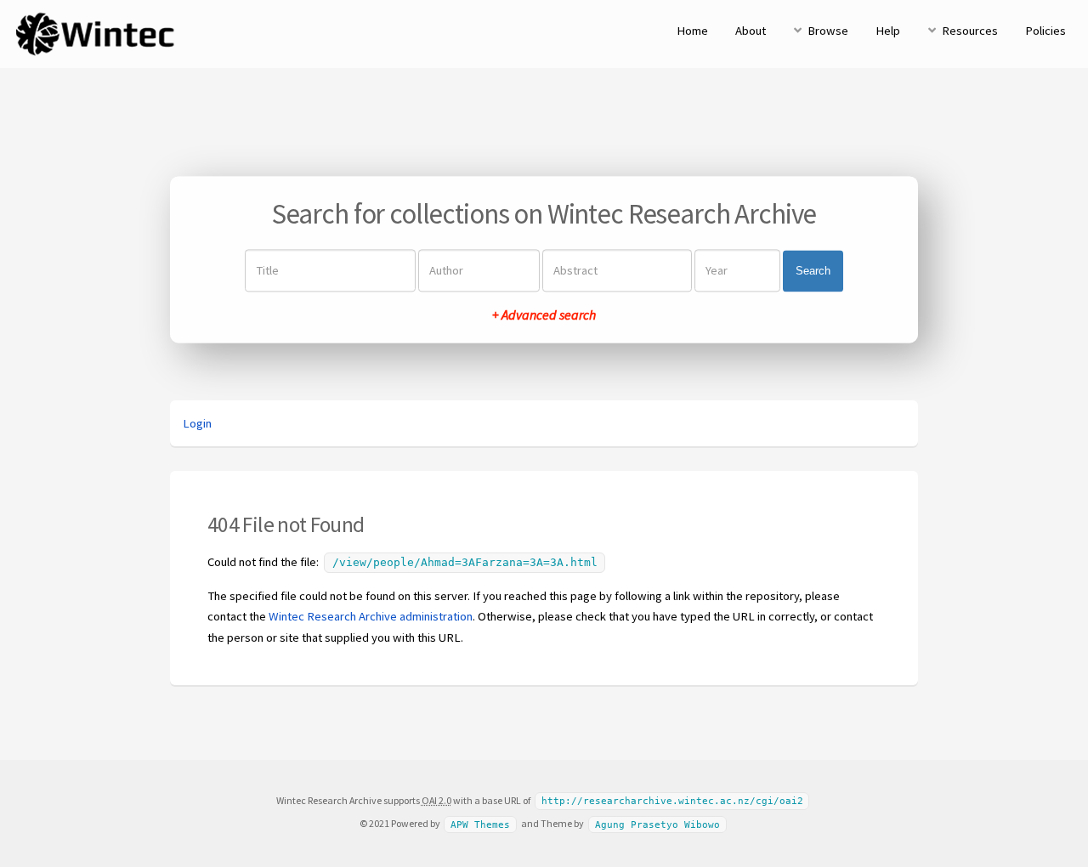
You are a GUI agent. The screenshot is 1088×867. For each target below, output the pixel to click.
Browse (828, 30)
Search (813, 270)
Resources (970, 30)
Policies (1045, 30)
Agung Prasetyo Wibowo (657, 824)
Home (692, 30)
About (750, 30)
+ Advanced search (544, 315)
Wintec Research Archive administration (371, 616)
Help (888, 30)
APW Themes (480, 824)
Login (197, 423)
